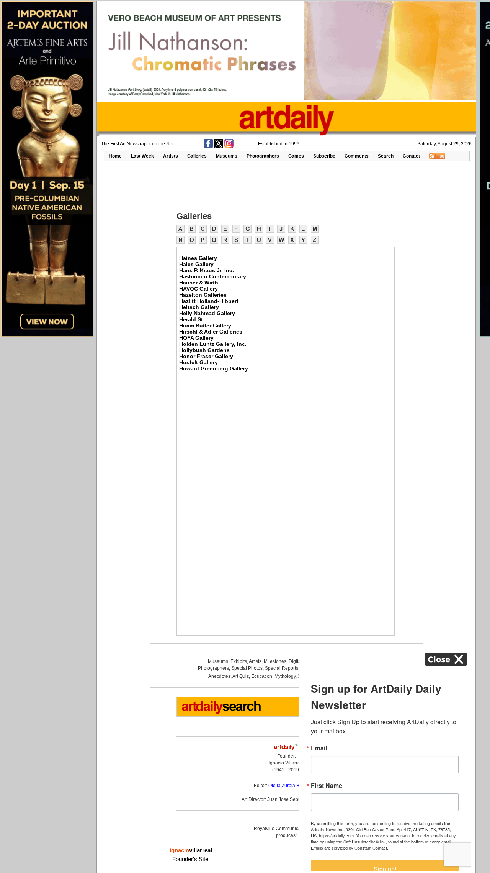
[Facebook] (208, 146)
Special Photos (247, 668)
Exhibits (238, 661)
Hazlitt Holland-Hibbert (208, 301)
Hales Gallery (196, 264)
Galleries (197, 156)
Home (115, 156)
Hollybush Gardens (204, 350)
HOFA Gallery (196, 338)
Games (296, 156)
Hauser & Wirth (198, 282)
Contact (411, 156)
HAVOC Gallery (198, 289)
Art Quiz (240, 676)
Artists (170, 156)
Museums (226, 156)
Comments (357, 156)
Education (261, 676)
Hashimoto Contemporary (212, 276)
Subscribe (324, 156)
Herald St (191, 319)
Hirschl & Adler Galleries (210, 332)
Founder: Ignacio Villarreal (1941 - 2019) (286, 763)
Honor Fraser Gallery (206, 356)
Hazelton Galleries (203, 295)
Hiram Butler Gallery (205, 325)
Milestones (275, 661)
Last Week (142, 156)
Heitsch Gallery (199, 307)
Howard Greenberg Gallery (213, 368)
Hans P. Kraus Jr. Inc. (206, 270)
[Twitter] (218, 146)
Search (386, 156)
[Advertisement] (286, 185)
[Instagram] (229, 146)
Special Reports (281, 668)
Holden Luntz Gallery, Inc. (213, 344)
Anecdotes (219, 676)
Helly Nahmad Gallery (207, 313)
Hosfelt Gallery (198, 362)
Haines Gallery (198, 258)
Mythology (285, 676)
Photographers (263, 156)
